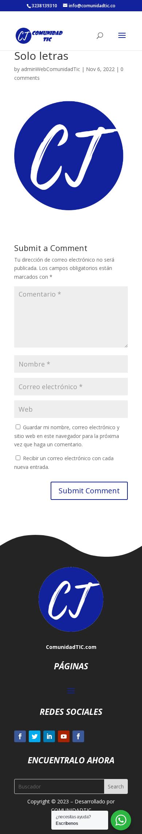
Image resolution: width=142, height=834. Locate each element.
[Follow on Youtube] (64, 736)
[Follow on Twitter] (34, 736)
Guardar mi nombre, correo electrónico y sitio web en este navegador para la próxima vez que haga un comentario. (66, 436)
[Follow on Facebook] (20, 736)
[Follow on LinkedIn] (49, 736)
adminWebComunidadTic (50, 69)
